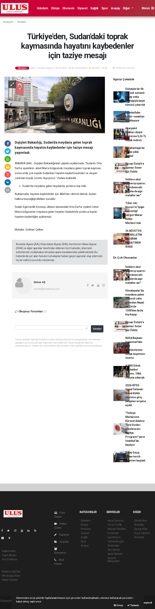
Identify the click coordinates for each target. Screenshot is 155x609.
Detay (119, 605)
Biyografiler (141, 528)
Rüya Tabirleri (142, 533)
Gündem (42, 8)
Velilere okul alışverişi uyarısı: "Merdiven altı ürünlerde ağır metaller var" (135, 187)
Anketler (139, 524)
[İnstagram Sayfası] (16, 530)
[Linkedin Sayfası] (30, 530)
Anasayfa (8, 21)
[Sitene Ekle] (10, 537)
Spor (105, 8)
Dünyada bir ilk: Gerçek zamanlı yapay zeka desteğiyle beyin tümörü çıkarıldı (135, 96)
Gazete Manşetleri (114, 560)
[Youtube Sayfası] (23, 530)
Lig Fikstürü (114, 537)
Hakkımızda (9, 551)
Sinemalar (113, 545)
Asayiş (115, 8)
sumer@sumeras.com (47, 288)
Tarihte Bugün (116, 541)
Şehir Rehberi (115, 553)
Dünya (55, 8)
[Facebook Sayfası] (3, 530)
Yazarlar (63, 534)
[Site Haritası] (4, 537)
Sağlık (94, 8)
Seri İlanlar (114, 549)
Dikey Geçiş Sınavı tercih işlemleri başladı (135, 456)
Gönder (97, 328)
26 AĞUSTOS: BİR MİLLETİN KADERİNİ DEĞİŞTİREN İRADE (133, 238)
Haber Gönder (10, 579)
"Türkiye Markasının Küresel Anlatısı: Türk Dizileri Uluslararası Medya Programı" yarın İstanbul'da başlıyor (135, 428)
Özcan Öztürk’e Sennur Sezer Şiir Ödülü (134, 167)
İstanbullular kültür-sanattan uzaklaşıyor (134, 116)
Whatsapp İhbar (11, 575)
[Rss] (36, 530)
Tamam (134, 605)
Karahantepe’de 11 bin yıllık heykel (134, 151)
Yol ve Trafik (115, 524)
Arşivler (64, 541)
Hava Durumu (115, 520)
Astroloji (139, 537)
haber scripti (7, 604)
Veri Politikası (9, 559)
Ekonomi (68, 8)
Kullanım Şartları (11, 571)
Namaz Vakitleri (117, 528)
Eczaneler (113, 533)
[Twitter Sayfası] (10, 530)
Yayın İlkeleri (9, 555)
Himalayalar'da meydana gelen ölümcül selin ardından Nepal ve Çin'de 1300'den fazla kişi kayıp (134, 302)
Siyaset (82, 8)
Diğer (127, 8)
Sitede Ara (140, 520)
